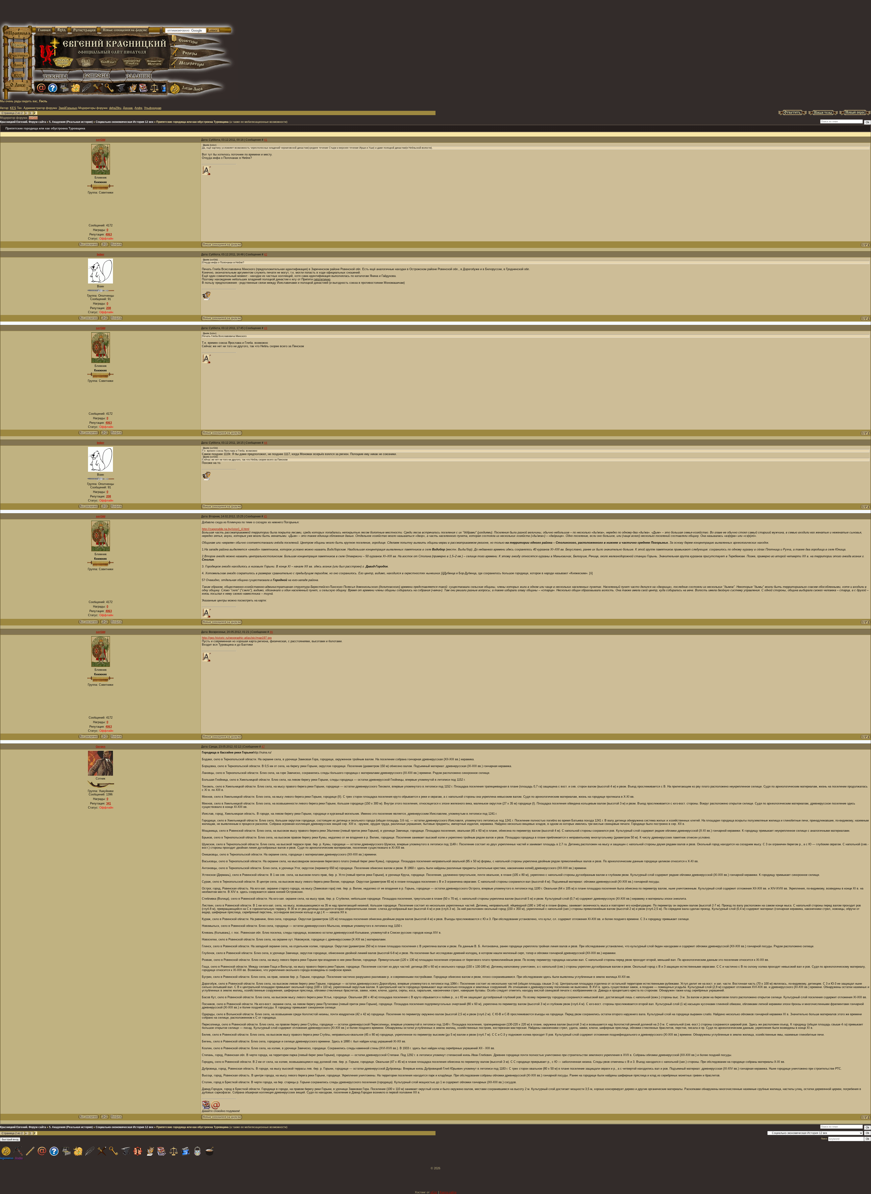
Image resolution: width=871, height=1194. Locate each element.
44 (265, 442)
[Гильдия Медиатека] (165, 87)
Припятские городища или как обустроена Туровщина (192, 122)
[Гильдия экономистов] (154, 87)
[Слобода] (109, 87)
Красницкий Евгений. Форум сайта (23, 122)
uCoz (434, 1192)
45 (265, 516)
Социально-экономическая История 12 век (124, 122)
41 (265, 139)
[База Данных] (64, 87)
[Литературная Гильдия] (86, 87)
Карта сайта (448, 1192)
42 (265, 254)
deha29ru (115, 108)
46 (271, 632)
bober (100, 254)
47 (263, 746)
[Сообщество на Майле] (41, 87)
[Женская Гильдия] (75, 87)
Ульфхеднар (152, 108)
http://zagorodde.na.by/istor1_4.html (225, 529)
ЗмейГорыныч (68, 108)
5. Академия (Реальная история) (71, 122)
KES (13, 108)
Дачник (128, 108)
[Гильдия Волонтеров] (52, 87)
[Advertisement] (382, 13)
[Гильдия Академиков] (132, 87)
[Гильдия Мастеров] (120, 87)
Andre (138, 108)
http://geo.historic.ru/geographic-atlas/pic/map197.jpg (237, 637)
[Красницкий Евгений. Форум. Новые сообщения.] (221, 246)
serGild (33, 117)
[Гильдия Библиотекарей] (143, 87)
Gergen (100, 746)
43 (265, 328)
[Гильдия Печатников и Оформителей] (98, 87)
